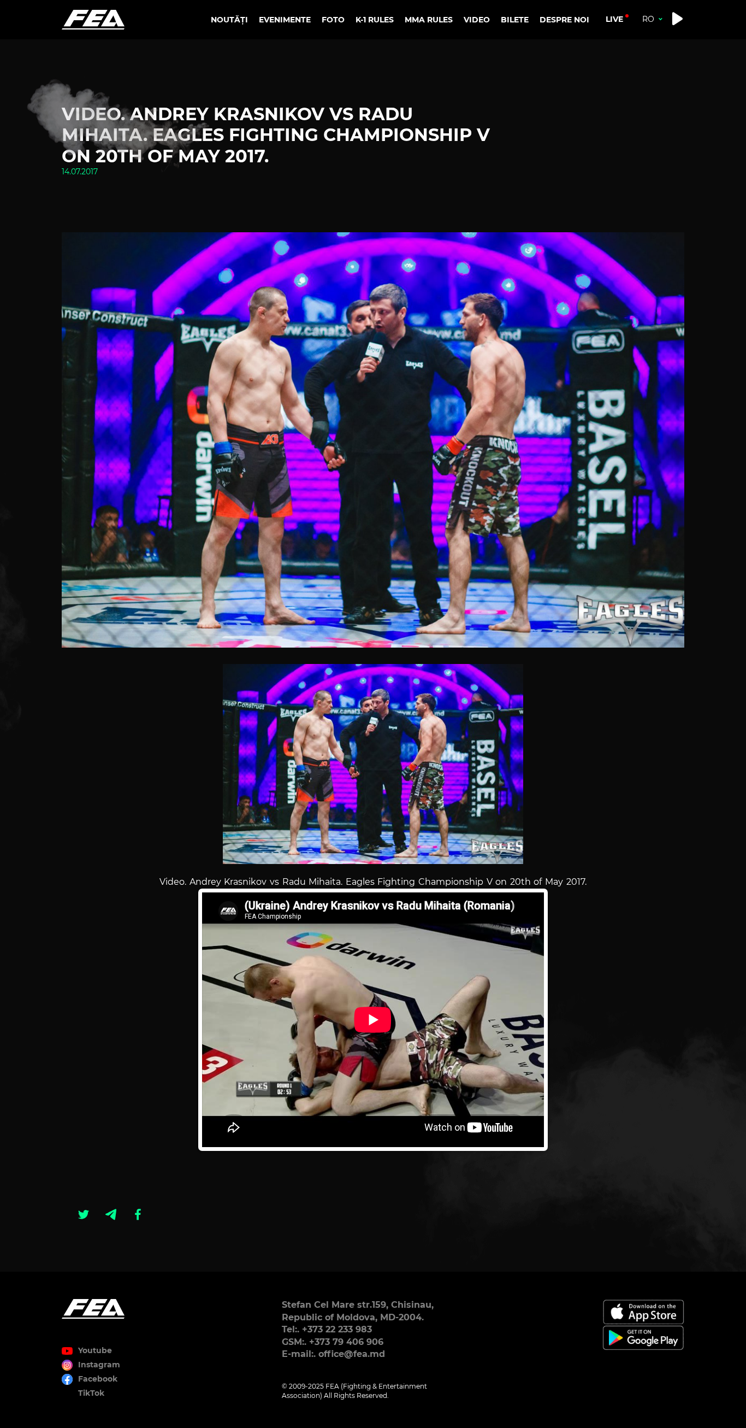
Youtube (95, 1350)
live (614, 19)
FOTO (333, 20)
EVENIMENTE (285, 20)
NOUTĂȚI (229, 20)
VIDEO (477, 20)
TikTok (91, 1393)
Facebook (97, 1379)
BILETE (515, 20)
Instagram (99, 1365)
